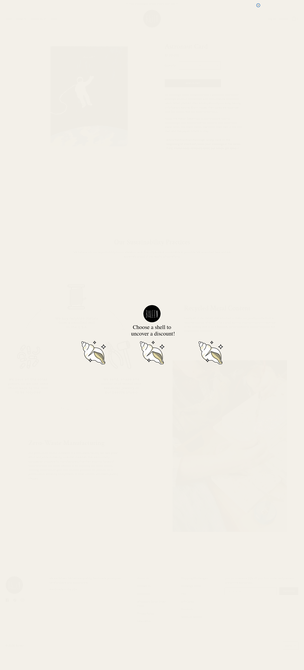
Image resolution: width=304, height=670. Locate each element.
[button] (93, 352)
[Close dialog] (258, 5)
